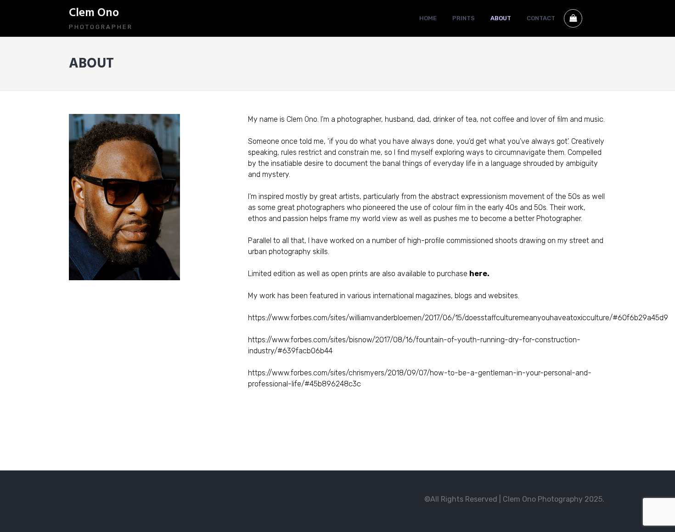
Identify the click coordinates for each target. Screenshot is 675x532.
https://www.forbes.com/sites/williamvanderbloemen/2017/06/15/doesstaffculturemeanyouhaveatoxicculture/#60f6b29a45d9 (458, 317)
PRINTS (463, 18)
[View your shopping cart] (573, 18)
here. (479, 273)
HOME (428, 18)
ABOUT (500, 18)
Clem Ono (94, 13)
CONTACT (541, 18)
